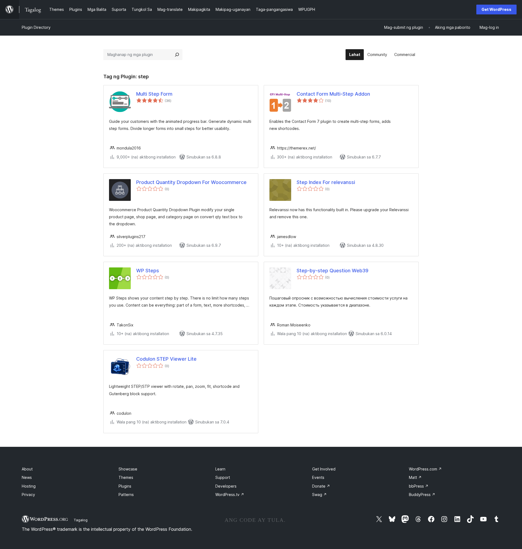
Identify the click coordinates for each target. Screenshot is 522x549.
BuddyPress (422, 494)
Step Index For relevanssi (326, 182)
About (27, 469)
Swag (319, 494)
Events (318, 477)
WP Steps (147, 270)
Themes (126, 477)
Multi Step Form (154, 94)
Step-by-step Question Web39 (332, 270)
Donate (321, 486)
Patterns (126, 494)
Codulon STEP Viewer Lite (166, 359)
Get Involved (323, 469)
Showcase (128, 469)
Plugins (125, 486)
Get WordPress (496, 9)
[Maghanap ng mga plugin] (177, 54)
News (27, 477)
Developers (226, 486)
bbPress (418, 486)
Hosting (29, 486)
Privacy (28, 494)
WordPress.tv (229, 494)
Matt (415, 477)
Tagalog (81, 520)
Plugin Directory (36, 27)
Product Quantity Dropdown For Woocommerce (191, 182)
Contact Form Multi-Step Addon (333, 94)
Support (222, 477)
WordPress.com (425, 469)
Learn (220, 469)
